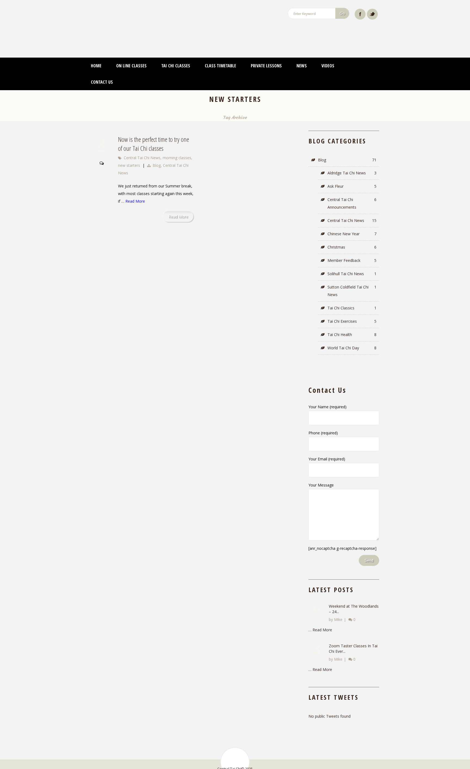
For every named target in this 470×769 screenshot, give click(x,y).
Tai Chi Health (351, 323)
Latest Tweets (333, 686)
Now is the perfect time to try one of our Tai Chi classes (153, 133)
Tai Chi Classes (175, 55)
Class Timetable (220, 55)
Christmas (351, 236)
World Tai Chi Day (351, 337)
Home (96, 55)
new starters (129, 154)
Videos (327, 55)
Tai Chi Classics (351, 297)
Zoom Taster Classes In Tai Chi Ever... (353, 637)
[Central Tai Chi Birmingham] (146, 20)
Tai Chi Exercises (351, 310)
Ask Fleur (351, 175)
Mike (338, 608)
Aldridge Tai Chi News (351, 162)
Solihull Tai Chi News (351, 262)
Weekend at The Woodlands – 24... (354, 598)
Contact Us (102, 71)
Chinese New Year (351, 222)
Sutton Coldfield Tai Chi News (351, 280)
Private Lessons (266, 55)
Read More (135, 190)
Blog (157, 154)
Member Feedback (351, 249)
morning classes (177, 146)
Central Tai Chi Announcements (351, 192)
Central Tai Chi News (142, 146)
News (301, 55)
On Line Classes (131, 55)
